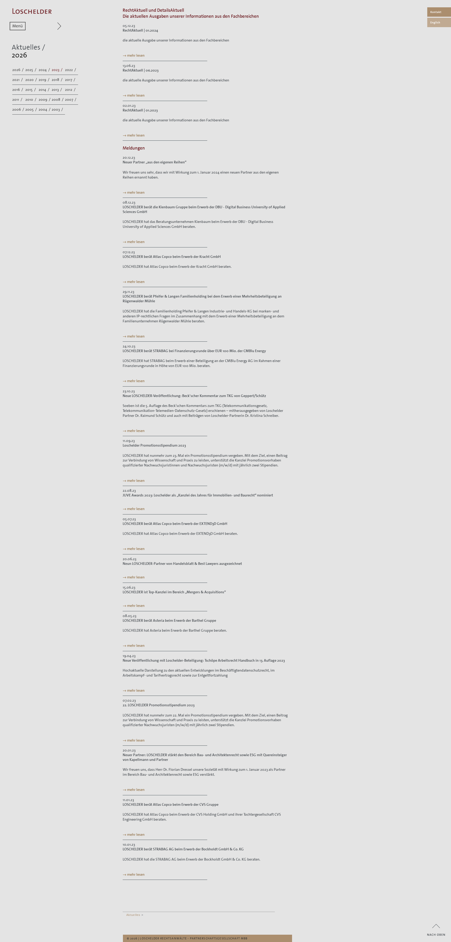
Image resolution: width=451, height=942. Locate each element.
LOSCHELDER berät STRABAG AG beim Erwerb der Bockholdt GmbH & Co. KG (183, 849)
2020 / (31, 79)
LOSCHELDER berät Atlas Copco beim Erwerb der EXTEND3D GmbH (175, 523)
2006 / (18, 109)
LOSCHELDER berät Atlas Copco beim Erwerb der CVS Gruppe (170, 804)
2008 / (58, 99)
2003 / (58, 109)
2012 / (70, 89)
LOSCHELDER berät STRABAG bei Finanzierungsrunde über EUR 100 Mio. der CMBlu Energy (194, 350)
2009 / (45, 99)
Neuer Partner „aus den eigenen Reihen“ (154, 162)
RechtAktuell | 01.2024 (140, 30)
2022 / (71, 69)
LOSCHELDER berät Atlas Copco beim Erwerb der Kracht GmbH (172, 256)
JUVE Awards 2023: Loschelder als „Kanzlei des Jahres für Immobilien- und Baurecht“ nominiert (198, 495)
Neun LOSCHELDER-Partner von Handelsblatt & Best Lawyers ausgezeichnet (182, 563)
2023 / (57, 69)
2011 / (17, 99)
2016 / (18, 89)
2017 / (70, 79)
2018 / (57, 79)
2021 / (17, 79)
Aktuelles (133, 914)
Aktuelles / (28, 47)
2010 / (31, 99)
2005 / (31, 109)
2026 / (18, 69)
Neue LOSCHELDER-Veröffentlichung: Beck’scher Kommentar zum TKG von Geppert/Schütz (194, 395)
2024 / (45, 69)
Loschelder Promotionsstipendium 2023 (154, 445)
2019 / (44, 79)
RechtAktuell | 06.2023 (140, 70)
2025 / (31, 69)
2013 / (57, 89)
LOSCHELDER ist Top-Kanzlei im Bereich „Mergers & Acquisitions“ (174, 592)
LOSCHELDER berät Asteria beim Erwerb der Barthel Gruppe (169, 620)
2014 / (44, 89)
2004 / (45, 109)
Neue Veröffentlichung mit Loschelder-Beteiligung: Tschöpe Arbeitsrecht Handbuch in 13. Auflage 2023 (204, 660)
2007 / (71, 99)
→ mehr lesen (134, 55)
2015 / (31, 89)
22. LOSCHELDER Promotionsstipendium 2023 (158, 705)
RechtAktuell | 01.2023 (140, 110)
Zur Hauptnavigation (49, 26)
